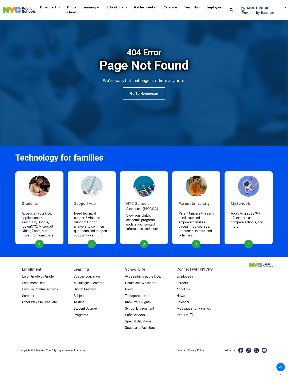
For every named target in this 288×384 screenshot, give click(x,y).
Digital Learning (85, 289)
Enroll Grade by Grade (38, 276)
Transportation (135, 296)
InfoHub (198, 315)
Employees (214, 7)
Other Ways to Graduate (39, 302)
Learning (89, 7)
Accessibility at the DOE (143, 276)
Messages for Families (193, 308)
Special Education (87, 276)
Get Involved (144, 7)
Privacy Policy (196, 350)
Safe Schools (135, 315)
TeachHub (192, 7)
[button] (280, 367)
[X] (257, 350)
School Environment (139, 308)
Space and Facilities (140, 328)
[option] (144, 73)
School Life (115, 7)
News (180, 296)
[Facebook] (241, 350)
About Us (183, 289)
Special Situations (138, 321)
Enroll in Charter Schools (40, 289)
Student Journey (86, 308)
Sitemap (182, 350)
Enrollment (48, 7)
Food (129, 289)
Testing (79, 302)
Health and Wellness (140, 283)
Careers (182, 283)
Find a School (70, 9)
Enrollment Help (34, 283)
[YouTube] (264, 350)
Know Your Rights (138, 302)
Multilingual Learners (89, 283)
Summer (28, 296)
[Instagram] (249, 350)
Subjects (80, 296)
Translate (267, 13)
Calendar (170, 7)
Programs (81, 315)
